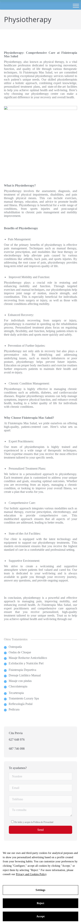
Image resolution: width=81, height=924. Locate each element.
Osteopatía (15, 646)
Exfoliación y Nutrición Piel (26, 663)
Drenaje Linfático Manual (25, 675)
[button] (78, 6)
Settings (40, 890)
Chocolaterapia (18, 686)
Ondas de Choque (20, 652)
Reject (40, 903)
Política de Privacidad (43, 822)
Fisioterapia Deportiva (22, 669)
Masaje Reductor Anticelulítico (28, 657)
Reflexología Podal (20, 704)
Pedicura (14, 709)
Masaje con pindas (20, 681)
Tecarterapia (16, 693)
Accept (40, 916)
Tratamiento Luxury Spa (24, 698)
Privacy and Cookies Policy (31, 874)
